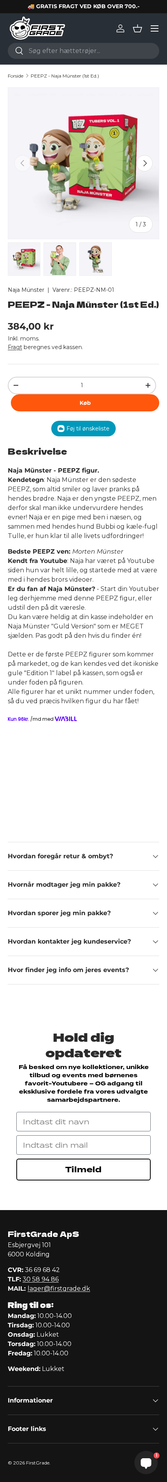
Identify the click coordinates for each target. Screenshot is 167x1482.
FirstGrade (37, 1463)
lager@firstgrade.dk (59, 1288)
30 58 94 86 (41, 1279)
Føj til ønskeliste (88, 428)
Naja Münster (26, 289)
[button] (137, 28)
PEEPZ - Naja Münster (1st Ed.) (65, 76)
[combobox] (83, 51)
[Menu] (154, 28)
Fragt (15, 347)
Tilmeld (83, 1169)
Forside (15, 76)
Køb (85, 402)
